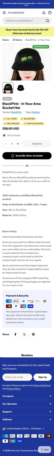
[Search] (47, 20)
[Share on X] (24, 334)
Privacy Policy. (14, 388)
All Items (17, 39)
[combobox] (27, 20)
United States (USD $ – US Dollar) (24, 428)
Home (5, 39)
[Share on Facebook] (15, 334)
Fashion (36, 112)
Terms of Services (42, 385)
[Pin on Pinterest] (33, 334)
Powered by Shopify (31, 450)
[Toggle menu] (4, 13)
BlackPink (16, 112)
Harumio (15, 450)
